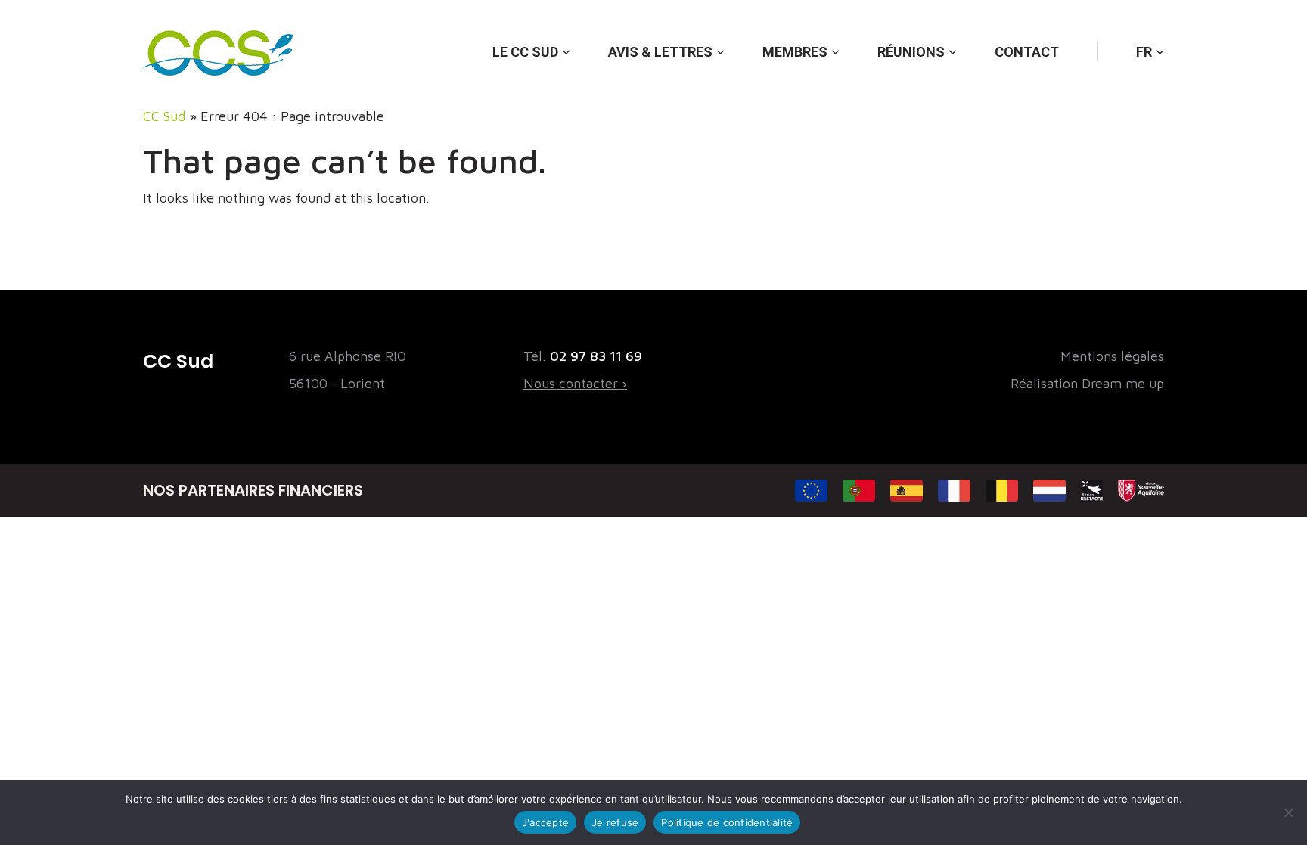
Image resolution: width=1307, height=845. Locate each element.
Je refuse (614, 822)
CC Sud (164, 116)
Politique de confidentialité (727, 822)
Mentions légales (1112, 356)
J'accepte (545, 822)
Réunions (911, 52)
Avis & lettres (660, 52)
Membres (794, 52)
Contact (1027, 52)
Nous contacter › (575, 383)
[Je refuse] (1288, 812)
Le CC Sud (525, 52)
